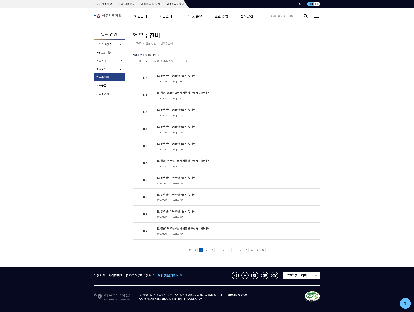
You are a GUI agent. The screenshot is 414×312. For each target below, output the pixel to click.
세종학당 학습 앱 (150, 4)
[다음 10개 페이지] (257, 250)
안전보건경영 (103, 52)
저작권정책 (115, 275)
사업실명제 (102, 93)
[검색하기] (306, 16)
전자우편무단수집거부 (140, 275)
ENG (317, 4)
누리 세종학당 (126, 4)
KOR (311, 4)
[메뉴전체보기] (316, 16)
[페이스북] (245, 275)
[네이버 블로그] (264, 275)
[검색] (189, 61)
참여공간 (246, 16)
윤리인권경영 (103, 44)
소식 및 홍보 (193, 16)
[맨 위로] (405, 303)
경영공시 (101, 69)
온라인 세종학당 (103, 4)
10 (252, 250)
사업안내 (165, 16)
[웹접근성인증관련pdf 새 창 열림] (312, 296)
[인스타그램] (235, 275)
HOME (137, 43)
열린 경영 (221, 16)
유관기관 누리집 (296, 275)
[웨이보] (274, 275)
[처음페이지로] (189, 250)
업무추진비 (102, 77)
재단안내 (140, 16)
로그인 (298, 4)
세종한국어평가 (175, 4)
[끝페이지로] (263, 250)
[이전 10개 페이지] (195, 250)
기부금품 (101, 85)
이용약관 (99, 275)
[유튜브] (254, 275)
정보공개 (101, 60)
